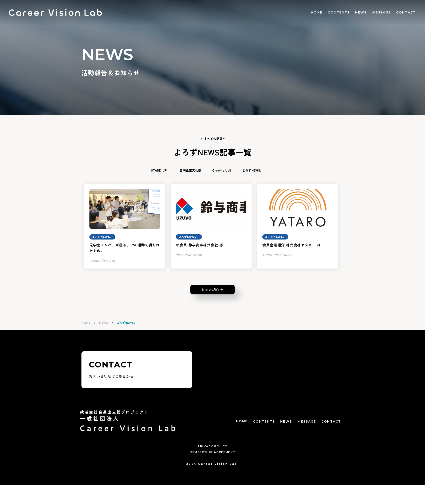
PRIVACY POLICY (212, 446)
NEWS (361, 12)
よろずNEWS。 (252, 170)
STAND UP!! (159, 170)
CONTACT (406, 12)
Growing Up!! (221, 170)
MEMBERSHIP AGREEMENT (213, 452)
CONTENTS (339, 12)
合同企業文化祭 (190, 170)
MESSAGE (381, 12)
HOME (317, 12)
